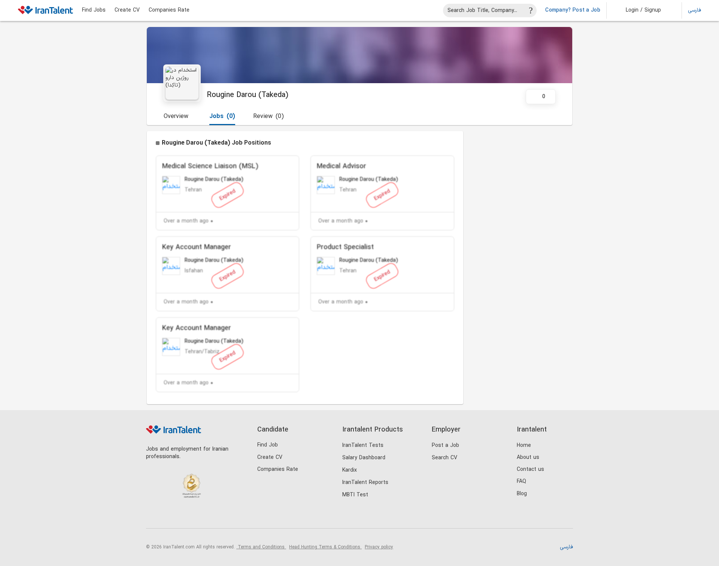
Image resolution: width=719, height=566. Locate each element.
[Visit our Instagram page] (169, 515)
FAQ (521, 481)
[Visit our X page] (184, 515)
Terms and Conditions (261, 547)
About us (528, 457)
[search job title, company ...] (531, 10)
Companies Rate (169, 10)
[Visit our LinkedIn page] (153, 515)
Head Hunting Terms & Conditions (325, 547)
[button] (638, 10)
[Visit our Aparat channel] (215, 515)
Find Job (267, 445)
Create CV (127, 10)
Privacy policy (379, 547)
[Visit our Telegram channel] (199, 515)
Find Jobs (94, 10)
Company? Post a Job (572, 10)
